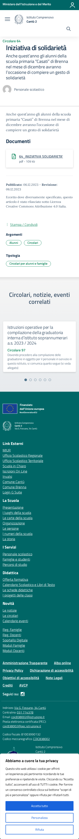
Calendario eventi (15, 620)
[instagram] (23, 694)
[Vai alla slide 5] (45, 380)
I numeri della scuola (17, 533)
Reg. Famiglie (12, 629)
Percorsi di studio (15, 564)
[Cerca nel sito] (68, 29)
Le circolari (10, 615)
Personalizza (39, 817)
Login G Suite (12, 492)
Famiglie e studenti (16, 559)
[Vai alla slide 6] (49, 380)
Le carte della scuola (17, 517)
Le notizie (10, 610)
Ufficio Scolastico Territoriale (23, 460)
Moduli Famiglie (14, 645)
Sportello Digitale (15, 640)
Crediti (8, 685)
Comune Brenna (14, 487)
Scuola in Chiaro (14, 466)
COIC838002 (41, 738)
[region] (39, 796)
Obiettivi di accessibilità (21, 677)
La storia (9, 539)
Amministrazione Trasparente (25, 663)
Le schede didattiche (18, 590)
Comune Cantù (13, 481)
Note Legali (54, 677)
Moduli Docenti (13, 650)
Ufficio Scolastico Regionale (23, 455)
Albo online (62, 663)
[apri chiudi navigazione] (7, 19)
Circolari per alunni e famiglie (28, 263)
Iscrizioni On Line (15, 471)
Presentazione (13, 507)
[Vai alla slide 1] (25, 380)
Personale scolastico (17, 554)
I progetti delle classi (17, 595)
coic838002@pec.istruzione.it (22, 726)
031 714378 (25, 712)
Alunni (13, 242)
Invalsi (7, 476)
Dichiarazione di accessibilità (51, 670)
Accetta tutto (39, 806)
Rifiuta (39, 829)
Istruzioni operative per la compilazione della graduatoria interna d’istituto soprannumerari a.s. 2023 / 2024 (37, 335)
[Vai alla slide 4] (40, 380)
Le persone (11, 528)
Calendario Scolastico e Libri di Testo (29, 584)
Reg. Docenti (12, 634)
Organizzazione (14, 523)
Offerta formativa (15, 579)
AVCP (23, 685)
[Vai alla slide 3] (35, 380)
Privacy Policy (13, 670)
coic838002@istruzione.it (28, 717)
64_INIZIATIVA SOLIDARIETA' (41, 156)
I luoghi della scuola (17, 512)
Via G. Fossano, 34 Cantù (30, 707)
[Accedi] (72, 5)
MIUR (7, 450)
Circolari (32, 242)
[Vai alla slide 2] (30, 380)
